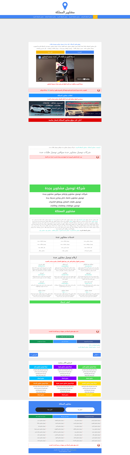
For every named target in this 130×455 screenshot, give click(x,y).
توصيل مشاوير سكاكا (41, 423)
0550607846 (65, 275)
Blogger (60, 453)
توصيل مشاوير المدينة (78, 423)
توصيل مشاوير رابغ (78, 434)
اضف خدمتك (65, 302)
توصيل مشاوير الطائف (77, 429)
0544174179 (88, 283)
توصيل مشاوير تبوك (59, 440)
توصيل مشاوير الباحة (41, 440)
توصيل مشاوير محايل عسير (40, 432)
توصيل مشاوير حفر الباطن (58, 432)
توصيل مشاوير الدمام (78, 437)
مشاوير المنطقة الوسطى (86, 16)
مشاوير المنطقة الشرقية (74, 16)
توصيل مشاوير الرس (96, 437)
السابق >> (33, 355)
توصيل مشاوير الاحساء (77, 440)
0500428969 (65, 266)
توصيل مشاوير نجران (41, 437)
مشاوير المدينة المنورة (64, 230)
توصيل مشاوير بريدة (96, 429)
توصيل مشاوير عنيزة (96, 432)
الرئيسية (95, 16)
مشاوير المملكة (65, 12)
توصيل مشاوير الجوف (59, 437)
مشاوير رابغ (42, 230)
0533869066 (88, 275)
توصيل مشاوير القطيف (59, 420)
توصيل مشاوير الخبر (59, 426)
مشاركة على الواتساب (41, 341)
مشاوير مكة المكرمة (75, 230)
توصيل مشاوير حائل (96, 434)
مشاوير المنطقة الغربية (62, 16)
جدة (52, 219)
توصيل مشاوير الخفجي (59, 434)
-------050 (88, 292)
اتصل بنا (80, 52)
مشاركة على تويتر (65, 341)
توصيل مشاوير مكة (78, 420)
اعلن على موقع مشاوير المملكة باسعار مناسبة (65, 120)
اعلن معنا (50, 52)
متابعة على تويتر (66, 416)
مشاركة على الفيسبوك (88, 341)
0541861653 (88, 266)
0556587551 (41, 266)
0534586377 (41, 283)
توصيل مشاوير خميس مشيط (39, 429)
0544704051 (65, 283)
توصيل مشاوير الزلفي (96, 440)
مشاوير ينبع (48, 230)
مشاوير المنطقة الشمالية (50, 16)
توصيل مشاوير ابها (41, 426)
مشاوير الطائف (55, 230)
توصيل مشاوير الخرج (96, 426)
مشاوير (92, 46)
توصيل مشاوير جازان (41, 434)
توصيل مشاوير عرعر (41, 420)
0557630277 (41, 275)
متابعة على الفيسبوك (90, 416)
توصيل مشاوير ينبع (78, 432)
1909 (49, 90)
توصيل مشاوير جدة (78, 426)
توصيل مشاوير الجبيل (59, 423)
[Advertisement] (65, 30)
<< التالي (97, 355)
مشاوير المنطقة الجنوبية (38, 16)
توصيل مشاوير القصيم (96, 423)
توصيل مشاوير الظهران (59, 429)
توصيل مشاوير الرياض (96, 420)
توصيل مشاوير (94, 221)
